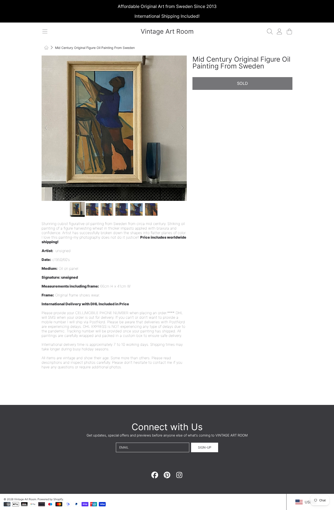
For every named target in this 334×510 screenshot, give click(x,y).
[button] (45, 31)
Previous (46, 128)
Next (182, 128)
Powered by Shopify (50, 499)
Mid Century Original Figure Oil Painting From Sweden (95, 48)
